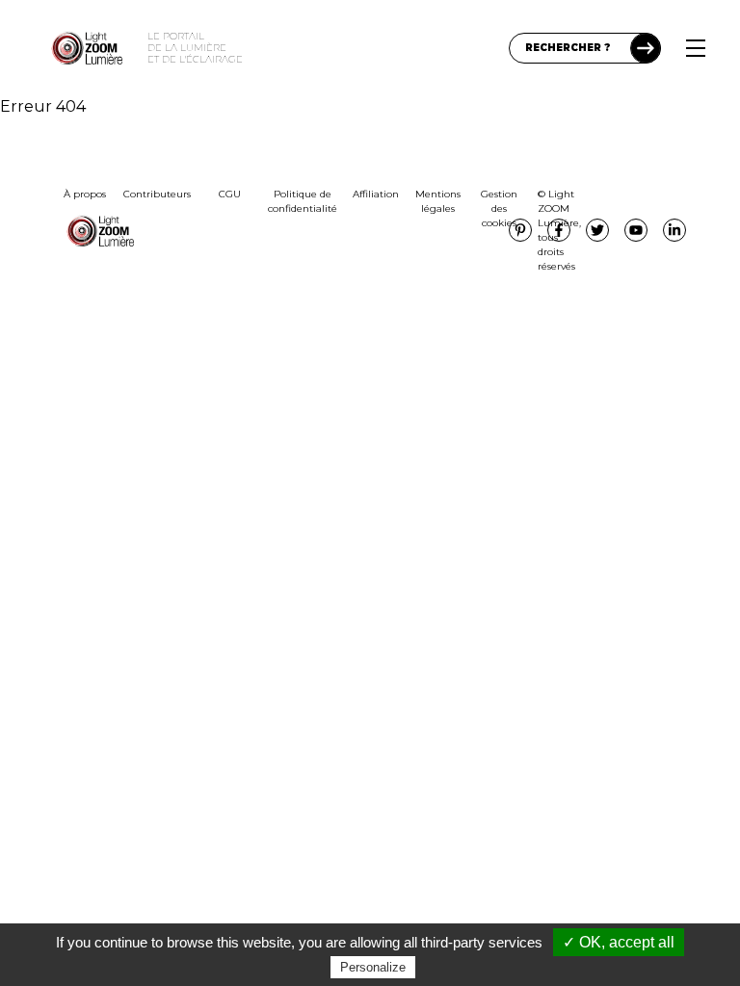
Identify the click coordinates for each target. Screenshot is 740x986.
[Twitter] (597, 230)
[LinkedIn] (674, 230)
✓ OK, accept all (618, 942)
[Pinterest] (520, 230)
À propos (85, 194)
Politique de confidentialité (302, 201)
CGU (230, 194)
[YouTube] (636, 230)
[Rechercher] (645, 48)
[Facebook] (558, 230)
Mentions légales (438, 201)
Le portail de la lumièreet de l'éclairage (195, 47)
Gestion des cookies (499, 208)
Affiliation (376, 194)
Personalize (373, 967)
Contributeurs (157, 194)
